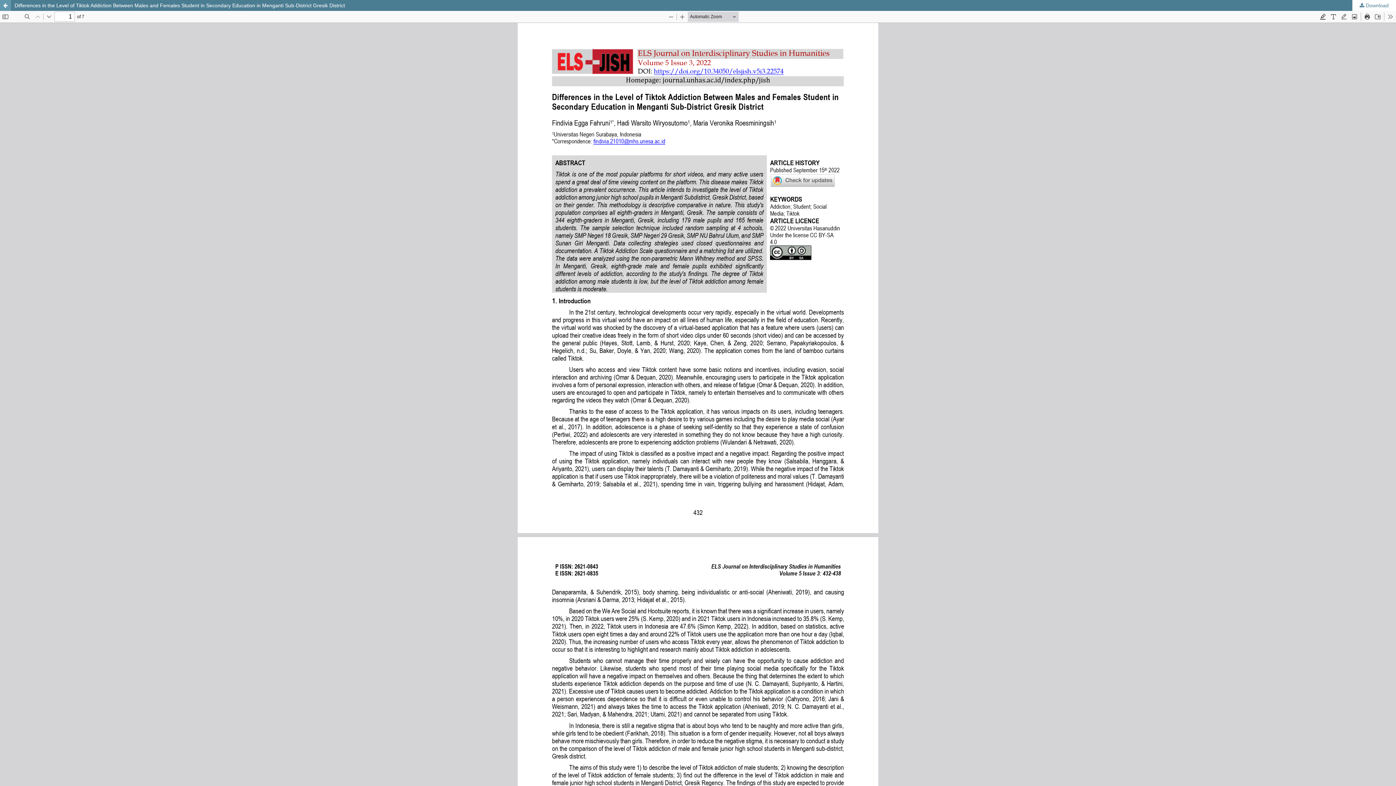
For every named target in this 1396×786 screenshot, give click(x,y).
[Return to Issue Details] (5, 5)
